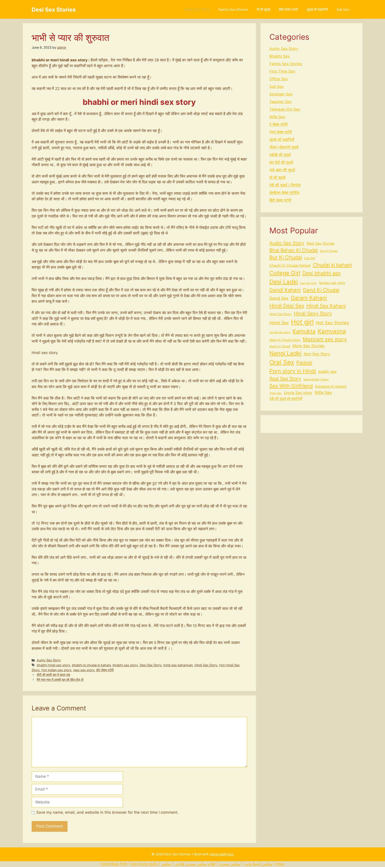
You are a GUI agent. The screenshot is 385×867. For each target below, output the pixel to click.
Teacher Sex (280, 101)
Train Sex (275, 393)
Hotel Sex (279, 322)
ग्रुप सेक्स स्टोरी (280, 132)
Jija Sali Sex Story (279, 332)
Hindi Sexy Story (313, 313)
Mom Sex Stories (308, 345)
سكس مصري (229, 864)
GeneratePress (222, 854)
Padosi (304, 363)
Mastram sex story (325, 339)
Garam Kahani (309, 297)
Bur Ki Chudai (285, 257)
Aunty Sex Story (196, 9)
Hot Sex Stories (332, 322)
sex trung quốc (144, 864)
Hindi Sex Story (206, 665)
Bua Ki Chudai (329, 250)
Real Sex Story (285, 378)
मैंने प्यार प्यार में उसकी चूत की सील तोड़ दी (60, 679)
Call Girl (309, 258)
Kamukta (304, 331)
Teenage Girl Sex (284, 109)
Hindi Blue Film (114, 864)
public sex (327, 371)
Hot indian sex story (56, 670)
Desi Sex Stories (54, 9)
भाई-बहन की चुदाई (282, 170)
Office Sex (278, 79)
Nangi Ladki (285, 353)
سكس (166, 864)
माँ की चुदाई (263, 9)
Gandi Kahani (285, 290)
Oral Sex (281, 362)
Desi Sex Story (151, 665)
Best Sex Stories (320, 243)
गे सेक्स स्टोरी (278, 124)
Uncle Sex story (298, 392)
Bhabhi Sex (279, 56)
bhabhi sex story (125, 665)
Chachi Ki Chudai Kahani (290, 265)
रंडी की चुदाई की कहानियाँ (285, 399)
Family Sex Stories (233, 9)
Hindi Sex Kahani (326, 306)
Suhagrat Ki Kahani (330, 386)
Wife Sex (277, 117)
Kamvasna (332, 331)
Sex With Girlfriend (291, 386)
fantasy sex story (332, 283)
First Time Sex (282, 71)
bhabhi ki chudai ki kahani (91, 665)
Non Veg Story (317, 354)
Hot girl (302, 322)
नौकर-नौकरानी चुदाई (284, 147)
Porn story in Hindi (292, 371)
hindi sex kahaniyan (178, 665)
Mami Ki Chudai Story (285, 340)
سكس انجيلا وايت (258, 864)
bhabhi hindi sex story (53, 665)
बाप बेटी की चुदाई (281, 162)
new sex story (83, 670)
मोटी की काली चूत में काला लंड (53, 675)
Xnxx (280, 864)
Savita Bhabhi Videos (316, 379)
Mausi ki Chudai (279, 346)
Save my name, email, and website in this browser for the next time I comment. (107, 812)
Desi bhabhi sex (321, 273)
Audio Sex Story (286, 243)
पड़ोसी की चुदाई (280, 155)
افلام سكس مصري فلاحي (195, 864)
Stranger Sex (281, 94)
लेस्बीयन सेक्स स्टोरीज (284, 192)
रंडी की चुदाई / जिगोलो (285, 185)
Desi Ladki (283, 281)
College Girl (284, 273)
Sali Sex (342, 9)
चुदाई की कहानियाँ (317, 9)
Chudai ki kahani (332, 265)
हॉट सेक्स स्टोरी (105, 670)
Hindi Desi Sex (286, 306)
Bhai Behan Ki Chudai (293, 250)
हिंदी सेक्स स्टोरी (288, 9)
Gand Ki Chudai (321, 290)
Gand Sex (279, 298)
